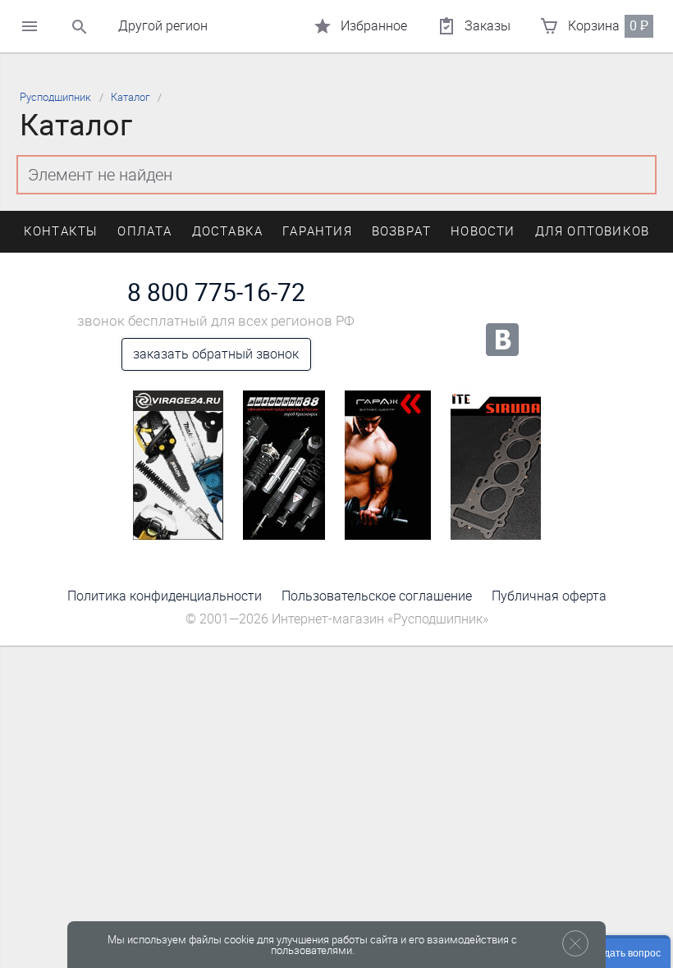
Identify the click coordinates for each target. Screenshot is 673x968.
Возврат (401, 231)
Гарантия (317, 231)
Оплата (144, 231)
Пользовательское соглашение (377, 596)
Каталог (130, 97)
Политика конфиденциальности (164, 596)
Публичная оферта (549, 596)
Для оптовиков (592, 231)
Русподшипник (55, 97)
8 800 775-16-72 (216, 293)
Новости (483, 231)
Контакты (61, 231)
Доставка (227, 231)
